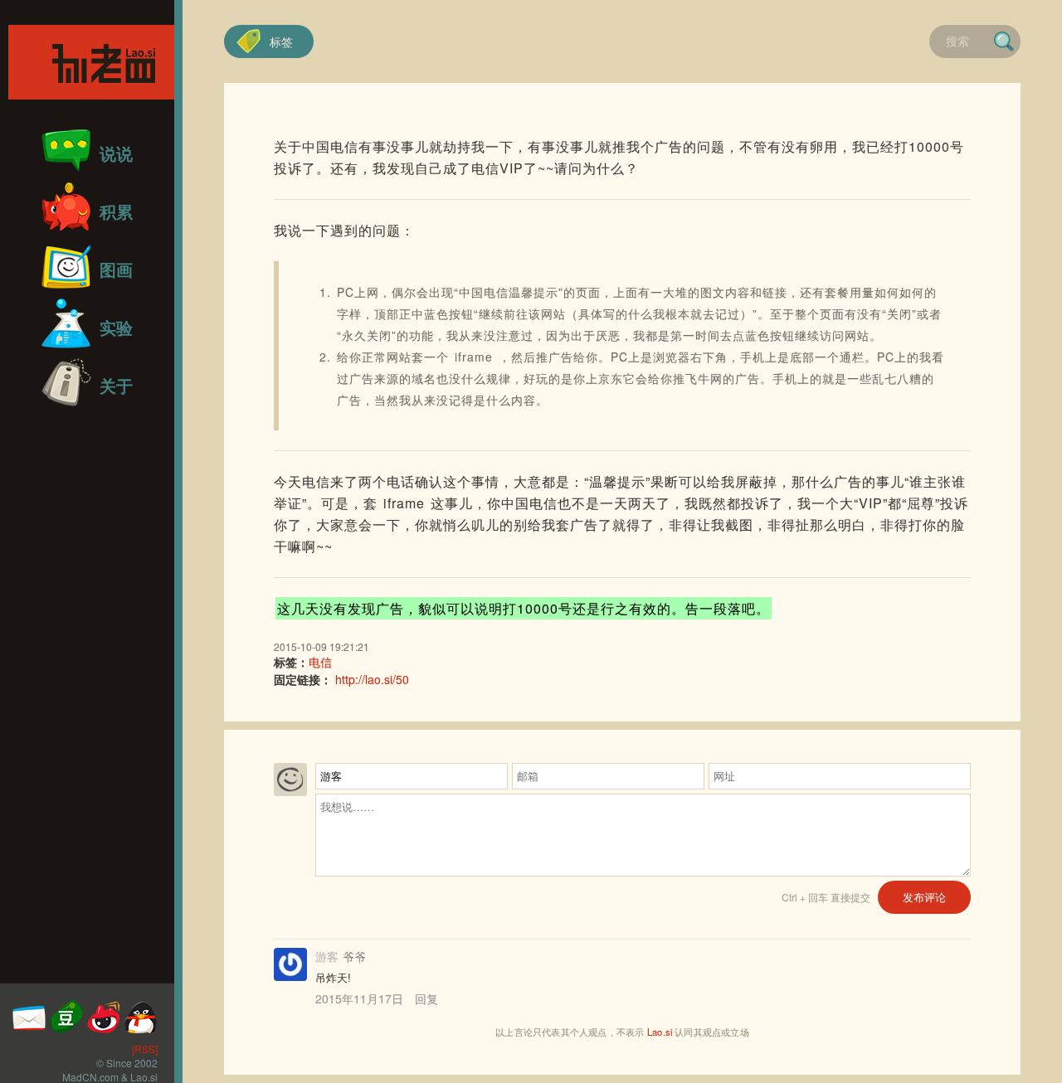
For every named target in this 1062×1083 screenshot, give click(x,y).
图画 (116, 269)
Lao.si (659, 1031)
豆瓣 (66, 1016)
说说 (116, 153)
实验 (116, 327)
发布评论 (924, 897)
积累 (116, 211)
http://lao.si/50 (372, 679)
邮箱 (29, 1016)
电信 (320, 661)
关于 (116, 385)
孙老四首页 (91, 62)
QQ (141, 1016)
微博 (103, 1016)
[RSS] (145, 1049)
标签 (281, 41)
